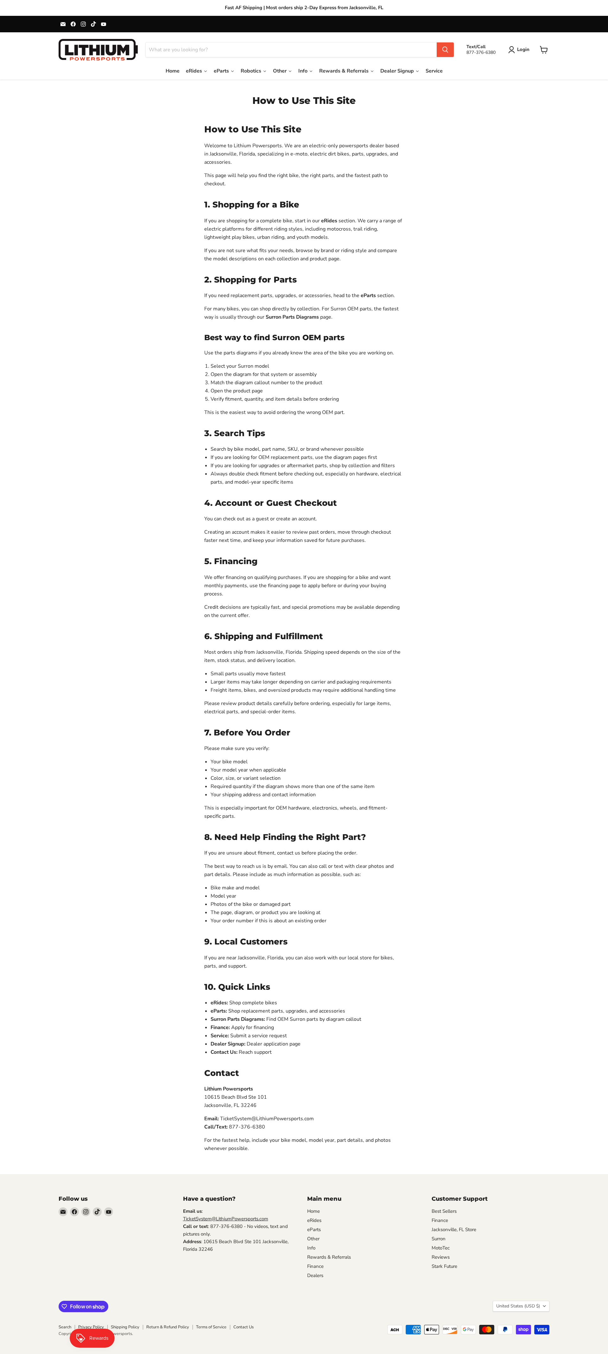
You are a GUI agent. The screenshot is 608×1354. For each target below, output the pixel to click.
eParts (314, 1229)
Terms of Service (211, 1327)
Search (65, 1327)
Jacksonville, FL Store (454, 1229)
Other (313, 1239)
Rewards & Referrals (329, 1257)
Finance (315, 1266)
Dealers (315, 1275)
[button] (520, 50)
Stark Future (444, 1266)
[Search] (445, 49)
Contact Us (243, 1327)
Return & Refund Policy (167, 1327)
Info (311, 1248)
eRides (314, 1220)
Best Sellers (444, 1211)
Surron (439, 1239)
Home (313, 1211)
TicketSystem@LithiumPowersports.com (225, 1219)
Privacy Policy (91, 1327)
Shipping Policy (125, 1327)
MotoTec (441, 1248)
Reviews (441, 1257)
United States (518, 1306)
